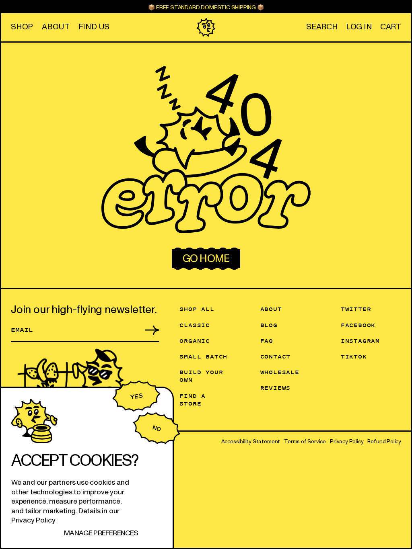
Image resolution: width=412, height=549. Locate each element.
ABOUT (271, 309)
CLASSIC (194, 325)
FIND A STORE (192, 399)
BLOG (269, 325)
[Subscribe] (147, 329)
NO (156, 428)
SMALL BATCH (203, 356)
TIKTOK (354, 356)
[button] (322, 27)
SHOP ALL (196, 309)
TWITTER (356, 309)
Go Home (206, 258)
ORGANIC (194, 340)
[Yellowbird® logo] (206, 27)
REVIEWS (275, 387)
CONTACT (275, 356)
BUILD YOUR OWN (201, 375)
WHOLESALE (279, 372)
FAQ (266, 340)
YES (136, 396)
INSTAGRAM (360, 340)
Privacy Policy (33, 520)
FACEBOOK (358, 325)
